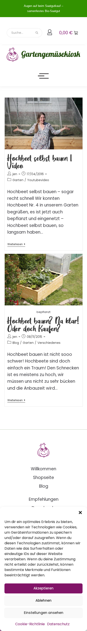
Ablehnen (43, 600)
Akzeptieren (43, 588)
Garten (17, 180)
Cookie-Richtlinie (30, 624)
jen (14, 174)
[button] (80, 512)
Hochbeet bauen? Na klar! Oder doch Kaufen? (43, 324)
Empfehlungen (43, 499)
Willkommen (43, 469)
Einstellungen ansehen (43, 612)
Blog (15, 343)
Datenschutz (58, 624)
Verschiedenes (48, 343)
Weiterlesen (16, 244)
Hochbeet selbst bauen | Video (39, 161)
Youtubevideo (38, 180)
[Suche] (37, 32)
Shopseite (43, 478)
